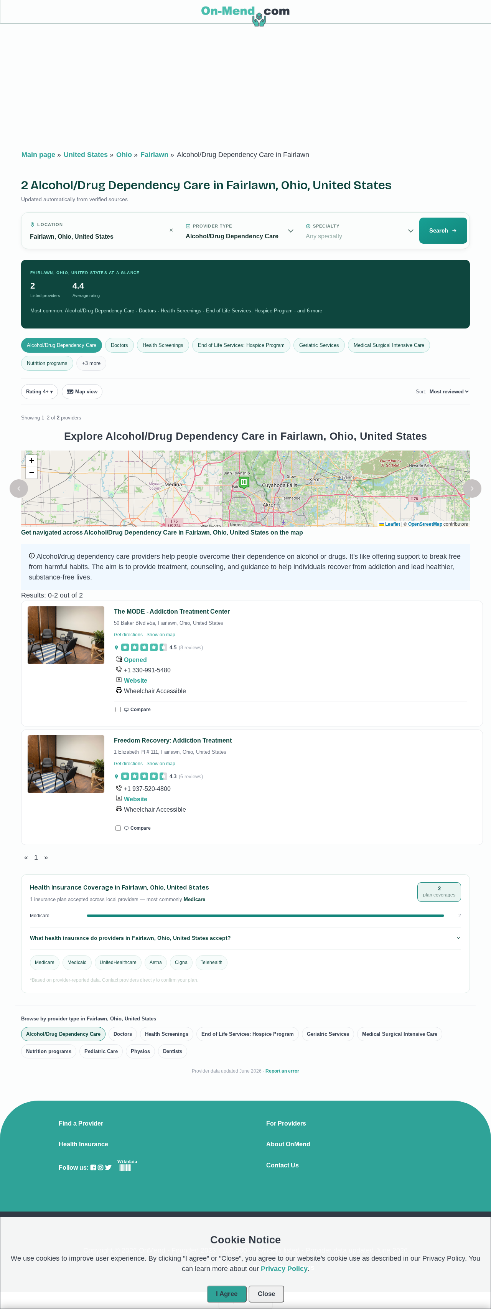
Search (438, 230)
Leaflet (392, 523)
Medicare (44, 962)
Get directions (128, 634)
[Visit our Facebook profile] (93, 1167)
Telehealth (211, 962)
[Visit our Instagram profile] (100, 1167)
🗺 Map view (82, 392)
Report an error (282, 1071)
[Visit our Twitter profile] (108, 1167)
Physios (140, 1051)
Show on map (161, 634)
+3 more (91, 363)
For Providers (286, 1124)
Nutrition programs (47, 363)
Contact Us (282, 1165)
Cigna (181, 962)
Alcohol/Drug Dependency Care (61, 345)
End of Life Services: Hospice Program (241, 345)
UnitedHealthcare (118, 962)
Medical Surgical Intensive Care (389, 345)
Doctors (119, 345)
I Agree (226, 1293)
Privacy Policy (284, 1269)
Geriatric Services (319, 345)
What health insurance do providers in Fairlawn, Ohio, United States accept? (130, 938)
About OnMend (288, 1144)
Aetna (156, 962)
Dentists (172, 1051)
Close (266, 1293)
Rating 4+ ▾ (39, 392)
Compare (140, 709)
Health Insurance (83, 1144)
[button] (19, 488)
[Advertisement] (245, 88)
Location (50, 224)
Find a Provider (81, 1124)
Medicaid (77, 962)
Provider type (212, 226)
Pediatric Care (101, 1051)
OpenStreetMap (425, 523)
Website (135, 680)
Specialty (326, 226)
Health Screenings (163, 345)
